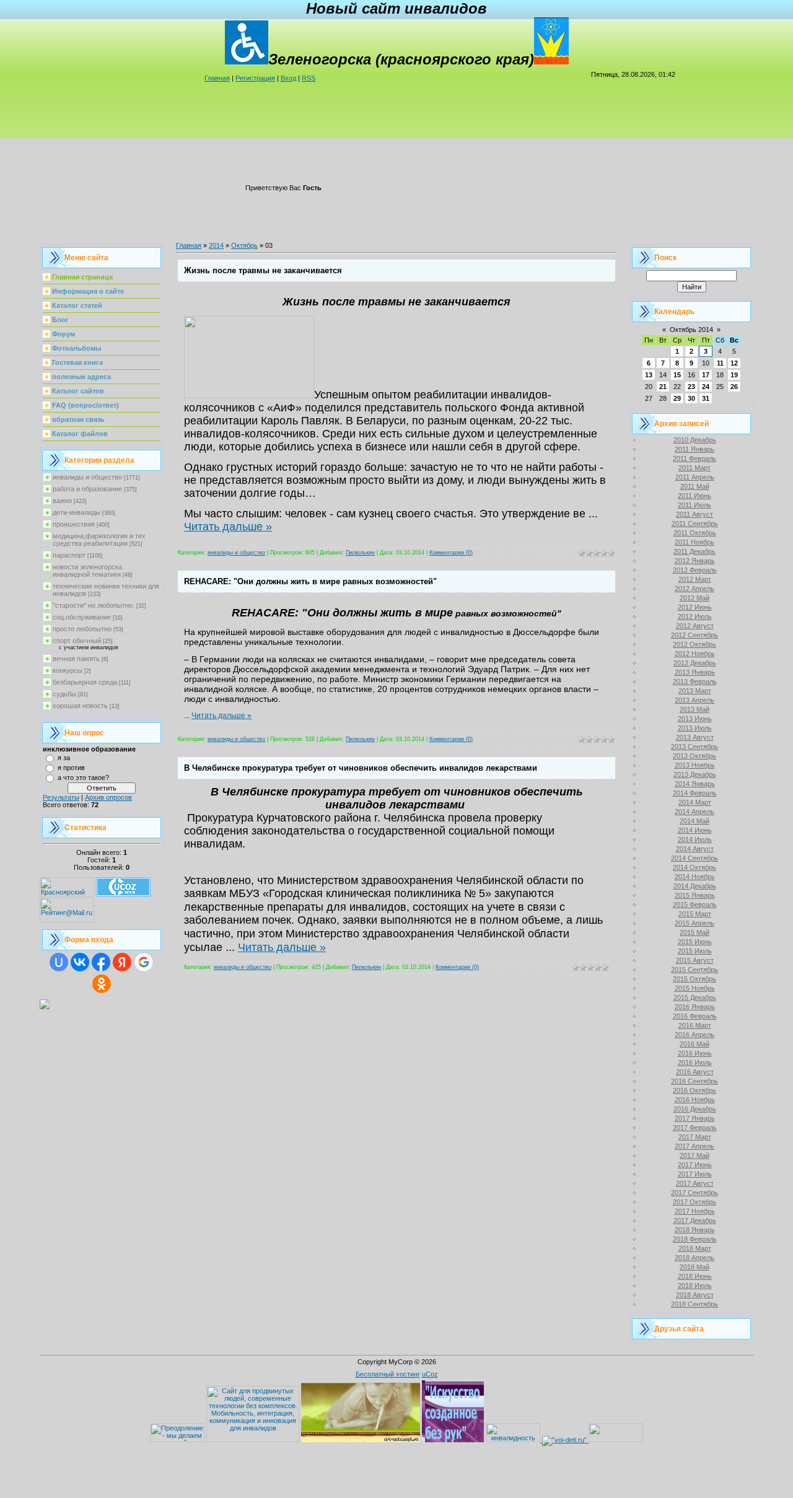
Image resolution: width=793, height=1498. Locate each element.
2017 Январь (695, 1118)
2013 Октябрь (694, 756)
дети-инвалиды (76, 512)
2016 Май (694, 1044)
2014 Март (694, 802)
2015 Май (694, 932)
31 (705, 398)
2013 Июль (695, 728)
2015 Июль (695, 951)
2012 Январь (695, 560)
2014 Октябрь (694, 867)
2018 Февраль (695, 1239)
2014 (216, 245)
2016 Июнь (695, 1053)
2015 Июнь (695, 941)
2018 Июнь (695, 1276)
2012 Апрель (694, 588)
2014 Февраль (695, 793)
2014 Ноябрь (695, 876)
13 (648, 375)
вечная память (76, 658)
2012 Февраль (695, 570)
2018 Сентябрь (694, 1304)
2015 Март (694, 914)
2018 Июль (695, 1285)
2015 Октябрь (694, 979)
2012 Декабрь (694, 663)
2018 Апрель (694, 1257)
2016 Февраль (695, 1016)
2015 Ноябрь (695, 988)
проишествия (74, 524)
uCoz (430, 1374)
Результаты (61, 797)
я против (71, 767)
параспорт (69, 555)
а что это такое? (83, 777)
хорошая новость (80, 705)
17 (705, 375)
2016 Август (695, 1071)
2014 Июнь (695, 830)
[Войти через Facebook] (101, 962)
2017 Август (695, 1183)
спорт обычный (77, 640)
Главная (217, 78)
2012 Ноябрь (695, 653)
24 (705, 386)
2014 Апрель (694, 811)
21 (663, 386)
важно (62, 500)
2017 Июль (695, 1174)
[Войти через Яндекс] (122, 962)
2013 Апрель (694, 700)
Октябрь (244, 245)
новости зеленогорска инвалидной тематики (87, 570)
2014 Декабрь (694, 886)
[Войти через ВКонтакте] (80, 962)
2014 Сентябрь (694, 858)
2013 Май (694, 709)
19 (734, 375)
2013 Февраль (695, 681)
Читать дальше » (228, 526)
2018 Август (695, 1295)
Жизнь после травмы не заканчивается (263, 270)
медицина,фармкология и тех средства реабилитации (99, 539)
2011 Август (694, 514)
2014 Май (694, 821)
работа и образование (87, 489)
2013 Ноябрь (695, 765)
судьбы (64, 694)
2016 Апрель (694, 1034)
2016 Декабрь (694, 1109)
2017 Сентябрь (694, 1192)
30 (691, 398)
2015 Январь (695, 895)
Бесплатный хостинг (388, 1374)
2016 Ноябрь (695, 1099)
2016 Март (694, 1025)
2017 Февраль (695, 1127)
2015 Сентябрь (694, 969)
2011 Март (694, 467)
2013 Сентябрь (694, 746)
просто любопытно (82, 629)
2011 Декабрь (694, 551)
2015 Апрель (694, 923)
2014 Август (695, 848)
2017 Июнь (695, 1164)
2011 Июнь (694, 495)
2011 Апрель (694, 477)
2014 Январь (695, 783)
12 (734, 363)
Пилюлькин (360, 553)
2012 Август (695, 625)
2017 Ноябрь (695, 1211)
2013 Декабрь (694, 774)
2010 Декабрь (694, 440)
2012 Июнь (695, 607)
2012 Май (694, 598)
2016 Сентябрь (694, 1081)
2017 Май (694, 1155)
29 (677, 398)
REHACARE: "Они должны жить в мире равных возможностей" (310, 581)
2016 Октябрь (694, 1090)
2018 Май (694, 1267)
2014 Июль (695, 839)
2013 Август (695, 737)
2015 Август (695, 960)
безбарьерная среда (85, 682)
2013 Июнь (695, 718)
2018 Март (694, 1248)
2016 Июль (695, 1062)
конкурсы (67, 670)
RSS (308, 78)
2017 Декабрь (694, 1220)
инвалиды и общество (87, 477)
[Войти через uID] (59, 962)
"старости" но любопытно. (93, 605)
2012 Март (694, 579)
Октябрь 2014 (691, 329)
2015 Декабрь (694, 997)
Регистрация (255, 78)
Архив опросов (108, 797)
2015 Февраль (695, 904)
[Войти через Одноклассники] (101, 984)
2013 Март (694, 690)
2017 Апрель (694, 1146)
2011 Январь (694, 449)
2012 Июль (695, 616)
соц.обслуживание (82, 617)
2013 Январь (695, 672)
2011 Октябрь (694, 533)
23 (691, 386)
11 (720, 363)
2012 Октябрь (694, 644)
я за (64, 757)
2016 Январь (695, 1006)
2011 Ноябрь (694, 542)
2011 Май (694, 486)
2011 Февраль (694, 458)
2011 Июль (694, 505)
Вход (288, 78)
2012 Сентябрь (694, 635)
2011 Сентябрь (695, 523)
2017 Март (694, 1137)
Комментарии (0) (451, 553)
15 (677, 375)
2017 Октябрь (694, 1202)
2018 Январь (695, 1229)
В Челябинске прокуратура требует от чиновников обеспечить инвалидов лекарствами (360, 768)
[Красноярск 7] (45, 1006)
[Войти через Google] (144, 962)
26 (734, 386)
